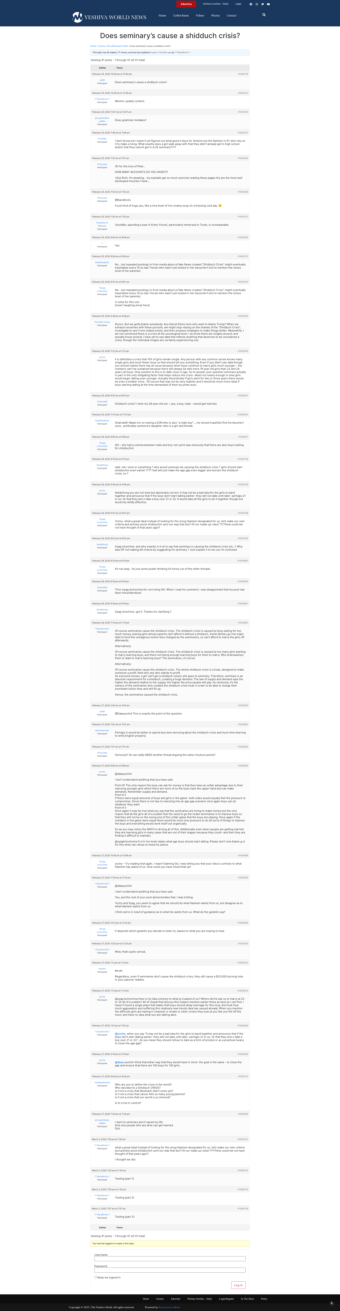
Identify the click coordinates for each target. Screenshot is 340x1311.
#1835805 (243, 581)
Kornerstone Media (169, 1307)
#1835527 (243, 395)
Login (238, 4)
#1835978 (243, 877)
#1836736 (243, 1208)
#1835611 (243, 436)
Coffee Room (181, 16)
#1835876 (243, 705)
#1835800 (243, 560)
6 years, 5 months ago (160, 52)
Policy (264, 1299)
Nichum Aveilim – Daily (215, 4)
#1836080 (243, 1054)
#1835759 (243, 484)
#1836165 (243, 1114)
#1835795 (243, 538)
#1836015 (243, 943)
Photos (215, 16)
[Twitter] (262, 4)
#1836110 (243, 1076)
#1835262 (243, 158)
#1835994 (243, 922)
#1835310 (243, 256)
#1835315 (243, 281)
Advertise (175, 1299)
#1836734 (243, 1170)
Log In (238, 1285)
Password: (100, 1266)
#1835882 (243, 746)
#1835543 (243, 414)
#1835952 (243, 765)
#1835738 (243, 459)
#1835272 (243, 216)
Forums (101, 46)
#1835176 (243, 74)
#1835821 (243, 622)
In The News (247, 1299)
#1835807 (243, 603)
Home (162, 16)
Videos (200, 16)
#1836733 (243, 1139)
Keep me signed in (109, 1277)
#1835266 (243, 191)
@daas (119, 1062)
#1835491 (243, 351)
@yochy (120, 1033)
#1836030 (242, 962)
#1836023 (243, 990)
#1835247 (243, 132)
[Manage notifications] (332, 1303)
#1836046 (243, 1025)
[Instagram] (256, 4)
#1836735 (243, 1189)
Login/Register (226, 1299)
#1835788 (243, 513)
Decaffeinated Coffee (117, 46)
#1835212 (243, 93)
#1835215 (243, 112)
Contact (232, 16)
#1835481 (243, 316)
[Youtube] (268, 4)
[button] (264, 15)
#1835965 (243, 855)
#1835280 (243, 237)
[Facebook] (250, 4)
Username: (101, 1254)
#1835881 (243, 724)
